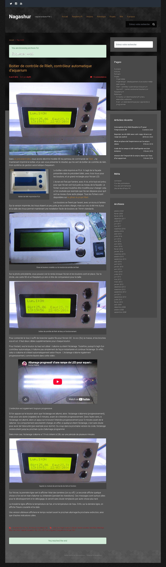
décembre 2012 (120, 287)
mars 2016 (118, 246)
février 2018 (118, 216)
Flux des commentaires (122, 186)
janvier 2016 (118, 252)
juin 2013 (117, 277)
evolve (66, 555)
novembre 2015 (119, 254)
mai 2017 (117, 226)
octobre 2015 (119, 257)
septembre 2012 (120, 292)
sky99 (28, 77)
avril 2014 (118, 269)
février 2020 (118, 214)
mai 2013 (117, 279)
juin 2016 (117, 239)
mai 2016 (117, 241)
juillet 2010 (118, 300)
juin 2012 (117, 295)
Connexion (118, 181)
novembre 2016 (119, 229)
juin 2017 (117, 224)
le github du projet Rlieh (77, 197)
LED (43, 530)
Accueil (11, 40)
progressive (61, 530)
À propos (117, 69)
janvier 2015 (118, 267)
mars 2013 (118, 282)
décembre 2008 (120, 307)
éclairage (100, 528)
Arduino (25, 528)
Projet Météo (120, 79)
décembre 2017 (120, 219)
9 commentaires (100, 77)
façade (23, 530)
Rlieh (91, 159)
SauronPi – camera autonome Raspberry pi (132, 89)
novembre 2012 (119, 290)
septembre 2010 (120, 297)
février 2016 (118, 249)
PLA (46, 530)
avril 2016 (118, 244)
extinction (17, 530)
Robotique (118, 94)
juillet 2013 (118, 274)
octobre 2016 (119, 231)
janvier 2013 (118, 284)
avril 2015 (118, 264)
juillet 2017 (118, 221)
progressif (52, 530)
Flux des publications (122, 183)
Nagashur (20, 17)
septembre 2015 (120, 259)
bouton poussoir (83, 528)
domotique (32, 528)
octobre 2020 (119, 211)
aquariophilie (17, 528)
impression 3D (42, 528)
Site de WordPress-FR (122, 188)
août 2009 (118, 305)
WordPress (98, 555)
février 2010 (118, 302)
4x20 (54, 528)
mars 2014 (118, 272)
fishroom (117, 74)
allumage (60, 528)
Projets (116, 77)
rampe (68, 530)
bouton (74, 528)
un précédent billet (22, 159)
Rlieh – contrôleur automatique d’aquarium (132, 87)
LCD (39, 530)
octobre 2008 (119, 310)
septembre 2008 (120, 312)
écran (11, 530)
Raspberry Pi (119, 92)
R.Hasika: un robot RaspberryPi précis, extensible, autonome (130, 98)
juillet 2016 (118, 236)
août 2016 (118, 234)
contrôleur (93, 528)
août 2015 (118, 262)
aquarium (67, 528)
